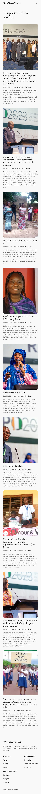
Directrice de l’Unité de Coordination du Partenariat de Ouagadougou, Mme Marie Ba (20, 623)
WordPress (14, 789)
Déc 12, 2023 (7, 396)
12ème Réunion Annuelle (11, 3)
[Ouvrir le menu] (36, 3)
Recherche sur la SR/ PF (14, 392)
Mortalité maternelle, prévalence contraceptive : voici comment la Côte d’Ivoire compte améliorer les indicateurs (18, 161)
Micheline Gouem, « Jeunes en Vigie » (20, 241)
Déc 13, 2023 (7, 246)
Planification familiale (13, 466)
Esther (18, 87)
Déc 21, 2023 (7, 87)
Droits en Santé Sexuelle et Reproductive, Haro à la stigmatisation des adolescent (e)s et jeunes (19, 543)
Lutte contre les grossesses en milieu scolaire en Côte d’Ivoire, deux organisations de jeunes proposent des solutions (20, 703)
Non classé (28, 87)
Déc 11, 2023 (7, 710)
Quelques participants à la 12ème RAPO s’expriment (18, 317)
